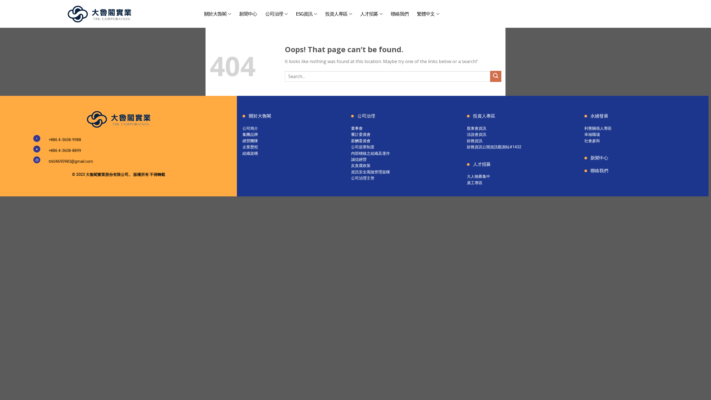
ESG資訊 (304, 14)
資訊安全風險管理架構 (370, 172)
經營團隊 (250, 141)
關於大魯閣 (215, 14)
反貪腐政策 (360, 165)
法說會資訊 (476, 134)
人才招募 (369, 14)
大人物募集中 (478, 176)
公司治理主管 (362, 178)
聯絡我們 (400, 14)
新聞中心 (248, 14)
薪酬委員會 (360, 141)
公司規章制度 (362, 147)
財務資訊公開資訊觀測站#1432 (494, 147)
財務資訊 (474, 141)
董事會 (357, 128)
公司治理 (274, 14)
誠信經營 (359, 159)
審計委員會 (360, 134)
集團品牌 (250, 134)
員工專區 (474, 183)
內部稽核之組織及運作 (370, 153)
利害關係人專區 (598, 128)
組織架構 (250, 153)
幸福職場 (592, 134)
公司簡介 (250, 128)
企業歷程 (250, 147)
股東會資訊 (476, 128)
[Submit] (495, 76)
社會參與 (592, 141)
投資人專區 (336, 14)
